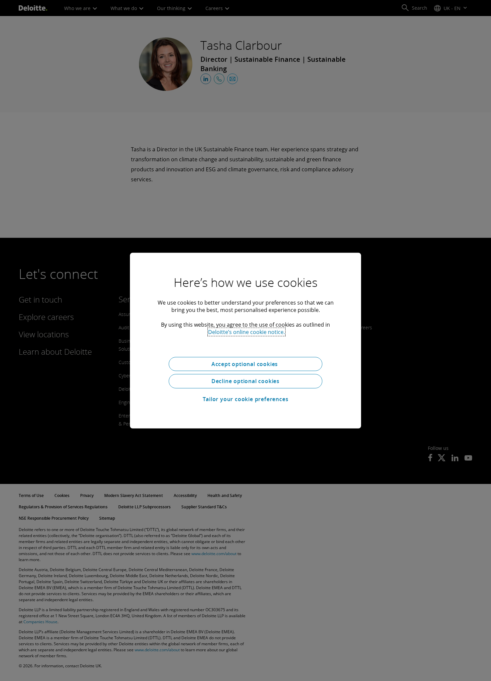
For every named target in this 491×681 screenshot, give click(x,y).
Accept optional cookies (245, 363)
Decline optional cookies (245, 381)
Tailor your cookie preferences (246, 399)
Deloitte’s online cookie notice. (246, 331)
